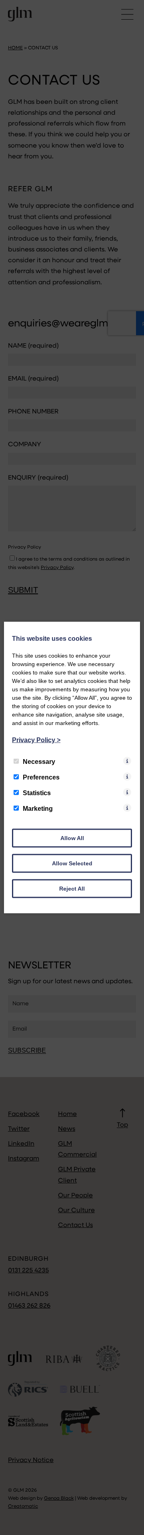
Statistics (37, 793)
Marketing (38, 808)
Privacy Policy (36, 740)
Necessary (39, 761)
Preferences (41, 777)
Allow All (72, 838)
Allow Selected (72, 863)
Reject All (72, 888)
